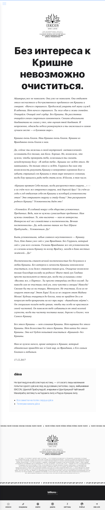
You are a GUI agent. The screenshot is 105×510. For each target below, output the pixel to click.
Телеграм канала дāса (28, 403)
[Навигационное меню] (4, 4)
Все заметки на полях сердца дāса (35, 400)
